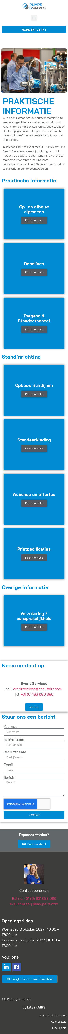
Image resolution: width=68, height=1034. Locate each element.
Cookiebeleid (58, 1021)
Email (8, 765)
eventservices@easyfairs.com (37, 689)
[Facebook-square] (16, 967)
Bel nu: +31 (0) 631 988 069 (34, 898)
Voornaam (12, 726)
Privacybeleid (58, 1027)
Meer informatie (34, 220)
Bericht (10, 777)
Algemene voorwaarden (53, 1015)
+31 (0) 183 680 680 (37, 694)
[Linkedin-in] (6, 967)
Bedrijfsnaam (15, 752)
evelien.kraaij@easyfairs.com (34, 904)
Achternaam (14, 739)
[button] (34, 18)
